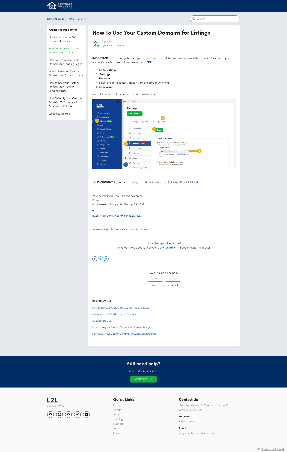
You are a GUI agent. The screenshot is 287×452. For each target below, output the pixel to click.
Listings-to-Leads (55, 19)
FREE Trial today (199, 247)
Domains (82, 19)
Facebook (94, 258)
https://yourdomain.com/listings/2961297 (117, 215)
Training (118, 419)
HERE (195, 182)
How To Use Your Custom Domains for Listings (64, 50)
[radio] (155, 279)
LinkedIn (106, 258)
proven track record (161, 247)
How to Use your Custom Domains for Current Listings (66, 73)
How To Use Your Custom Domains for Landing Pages (65, 61)
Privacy (117, 433)
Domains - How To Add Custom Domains (63, 39)
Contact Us (143, 379)
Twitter (100, 258)
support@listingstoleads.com (196, 433)
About (117, 409)
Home (116, 405)
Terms (116, 428)
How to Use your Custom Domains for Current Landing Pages (64, 86)
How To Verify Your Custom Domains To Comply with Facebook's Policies (65, 102)
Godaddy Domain (60, 113)
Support (118, 423)
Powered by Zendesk (273, 449)
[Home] (59, 8)
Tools (116, 414)
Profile (71, 19)
